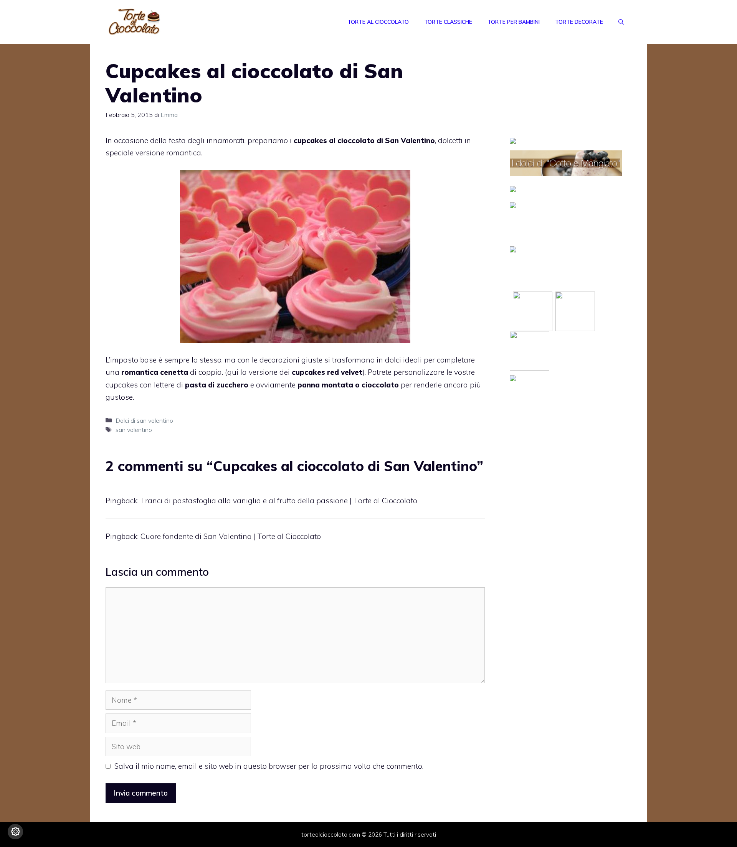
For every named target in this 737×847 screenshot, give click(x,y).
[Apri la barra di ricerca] (621, 21)
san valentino (134, 429)
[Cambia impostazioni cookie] (15, 831)
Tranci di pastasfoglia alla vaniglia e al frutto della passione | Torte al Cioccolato (278, 500)
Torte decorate (579, 21)
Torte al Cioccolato (378, 21)
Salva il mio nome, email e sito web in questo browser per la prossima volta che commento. (268, 766)
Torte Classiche (448, 21)
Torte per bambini (513, 21)
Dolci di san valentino (144, 420)
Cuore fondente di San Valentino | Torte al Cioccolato (230, 536)
